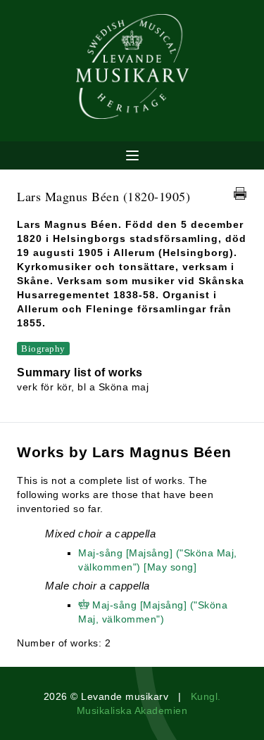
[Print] (240, 193)
